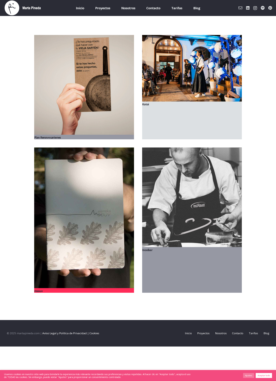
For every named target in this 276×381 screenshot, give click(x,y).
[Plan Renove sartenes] (84, 85)
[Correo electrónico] (240, 8)
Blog (266, 333)
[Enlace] (22, 8)
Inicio (188, 333)
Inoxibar (147, 250)
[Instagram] (255, 8)
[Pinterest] (270, 8)
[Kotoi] (192, 68)
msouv (38, 291)
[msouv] (84, 217)
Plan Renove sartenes (47, 137)
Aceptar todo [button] (264, 375)
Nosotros (221, 333)
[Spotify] (262, 8)
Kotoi (145, 104)
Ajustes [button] (248, 375)
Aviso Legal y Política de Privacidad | (65, 333)
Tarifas (253, 333)
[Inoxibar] (192, 197)
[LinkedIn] (247, 8)
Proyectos (203, 333)
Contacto (237, 333)
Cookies (94, 333)
